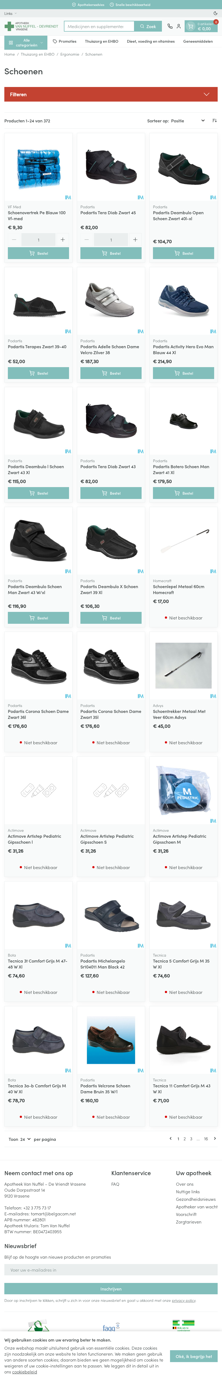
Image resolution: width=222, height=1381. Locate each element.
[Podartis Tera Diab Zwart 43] (111, 421)
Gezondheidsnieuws (196, 1199)
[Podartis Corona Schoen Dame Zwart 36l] (38, 665)
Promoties (67, 41)
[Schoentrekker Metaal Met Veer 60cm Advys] (183, 665)
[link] (171, 1138)
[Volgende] (214, 1138)
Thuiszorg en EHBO (101, 41)
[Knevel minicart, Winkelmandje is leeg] (190, 26)
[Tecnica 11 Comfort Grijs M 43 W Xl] (183, 1040)
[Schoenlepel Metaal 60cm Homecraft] (183, 541)
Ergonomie (69, 54)
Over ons (185, 1184)
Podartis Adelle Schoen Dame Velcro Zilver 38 (109, 349)
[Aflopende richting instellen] (214, 120)
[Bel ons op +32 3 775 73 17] (170, 26)
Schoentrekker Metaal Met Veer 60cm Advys (179, 714)
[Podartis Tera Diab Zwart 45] (111, 167)
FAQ (115, 1184)
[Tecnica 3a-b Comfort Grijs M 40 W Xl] (38, 1040)
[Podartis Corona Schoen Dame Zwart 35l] (111, 665)
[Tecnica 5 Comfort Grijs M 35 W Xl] (183, 915)
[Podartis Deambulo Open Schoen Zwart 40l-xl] (183, 167)
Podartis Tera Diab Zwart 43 (108, 466)
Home (9, 54)
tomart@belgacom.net (53, 1213)
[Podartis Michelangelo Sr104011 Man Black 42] (111, 915)
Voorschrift (186, 1214)
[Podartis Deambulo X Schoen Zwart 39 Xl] (111, 541)
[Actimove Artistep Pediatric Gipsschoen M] (183, 790)
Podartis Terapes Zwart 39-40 (37, 346)
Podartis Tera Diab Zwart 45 (108, 212)
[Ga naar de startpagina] (31, 26)
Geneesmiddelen (198, 41)
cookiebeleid (24, 1372)
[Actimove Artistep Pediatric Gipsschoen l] (38, 790)
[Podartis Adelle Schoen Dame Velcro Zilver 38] (111, 301)
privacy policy (183, 1300)
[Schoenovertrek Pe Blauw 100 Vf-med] (38, 167)
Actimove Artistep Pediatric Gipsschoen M (179, 839)
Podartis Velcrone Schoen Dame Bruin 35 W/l (105, 1088)
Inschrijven (111, 1289)
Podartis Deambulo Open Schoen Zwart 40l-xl (178, 215)
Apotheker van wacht (197, 1206)
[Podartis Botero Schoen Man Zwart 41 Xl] (183, 421)
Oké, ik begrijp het (194, 1356)
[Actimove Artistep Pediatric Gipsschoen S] (111, 790)
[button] (111, 94)
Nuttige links (188, 1191)
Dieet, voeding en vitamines (151, 41)
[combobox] (99, 26)
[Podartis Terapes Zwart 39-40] (38, 301)
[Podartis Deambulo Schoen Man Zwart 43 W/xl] (38, 541)
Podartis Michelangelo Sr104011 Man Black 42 (102, 964)
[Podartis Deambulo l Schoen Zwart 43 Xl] (38, 421)
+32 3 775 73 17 (37, 1208)
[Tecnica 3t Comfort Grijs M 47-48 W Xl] (38, 915)
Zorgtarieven (188, 1222)
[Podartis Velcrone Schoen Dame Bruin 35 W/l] (111, 1040)
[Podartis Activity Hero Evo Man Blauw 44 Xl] (183, 301)
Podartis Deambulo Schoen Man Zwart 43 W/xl (35, 589)
